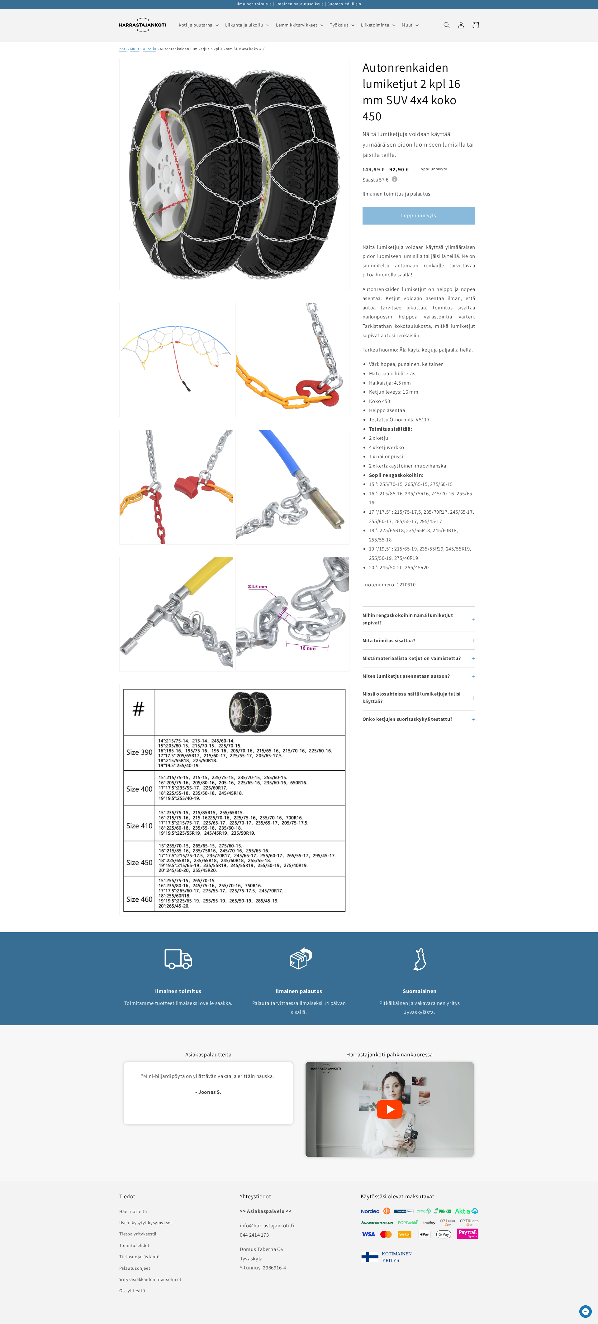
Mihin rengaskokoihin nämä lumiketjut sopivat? (408, 619)
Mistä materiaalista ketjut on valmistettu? (412, 658)
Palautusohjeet (134, 1268)
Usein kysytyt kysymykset (145, 1222)
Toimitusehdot (134, 1245)
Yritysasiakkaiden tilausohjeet (150, 1279)
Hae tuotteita (133, 1211)
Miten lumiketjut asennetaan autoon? (406, 676)
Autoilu (149, 48)
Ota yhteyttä (132, 1290)
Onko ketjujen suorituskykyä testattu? (408, 719)
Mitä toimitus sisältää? (389, 640)
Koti (123, 48)
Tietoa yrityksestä (137, 1234)
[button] (198, 25)
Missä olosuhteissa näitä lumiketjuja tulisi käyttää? (412, 698)
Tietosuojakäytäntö (139, 1256)
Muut (135, 48)
